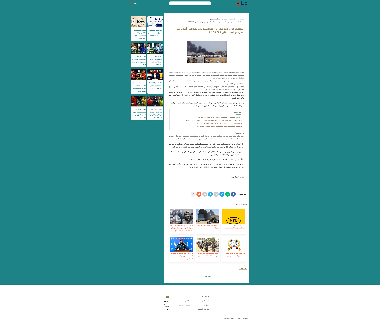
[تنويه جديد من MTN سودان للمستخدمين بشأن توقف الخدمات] (233, 216)
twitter (167, 306)
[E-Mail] (216, 195)
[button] (135, 3)
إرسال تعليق (207, 276)
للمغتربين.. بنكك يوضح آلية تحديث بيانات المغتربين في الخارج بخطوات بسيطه (140, 34)
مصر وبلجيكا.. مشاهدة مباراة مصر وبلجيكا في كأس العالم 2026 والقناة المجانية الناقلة (139, 87)
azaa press (226, 318)
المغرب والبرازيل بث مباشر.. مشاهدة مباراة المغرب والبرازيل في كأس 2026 (139, 113)
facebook (166, 301)
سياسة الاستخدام (184, 305)
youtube (166, 304)
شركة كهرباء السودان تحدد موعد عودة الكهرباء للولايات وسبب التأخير (218, 123)
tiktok (167, 309)
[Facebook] (234, 195)
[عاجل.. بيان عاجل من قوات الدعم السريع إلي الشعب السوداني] (233, 244)
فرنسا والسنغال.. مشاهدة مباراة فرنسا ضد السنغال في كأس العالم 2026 (139, 60)
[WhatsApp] (228, 195)
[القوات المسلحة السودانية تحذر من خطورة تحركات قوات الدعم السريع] (207, 244)
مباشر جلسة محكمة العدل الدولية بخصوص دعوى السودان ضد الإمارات (218, 126)
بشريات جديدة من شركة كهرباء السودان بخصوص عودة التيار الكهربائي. (218, 117)
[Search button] (172, 3)
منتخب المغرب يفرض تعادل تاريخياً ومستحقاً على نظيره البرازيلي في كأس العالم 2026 (156, 113)
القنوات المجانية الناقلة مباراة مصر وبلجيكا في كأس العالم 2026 (155, 86)
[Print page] (205, 195)
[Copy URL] (193, 195)
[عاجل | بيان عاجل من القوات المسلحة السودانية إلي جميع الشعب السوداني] (181, 244)
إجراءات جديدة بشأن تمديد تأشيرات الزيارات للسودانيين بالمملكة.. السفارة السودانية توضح (212, 120)
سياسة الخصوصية (203, 309)
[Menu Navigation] (132, 3)
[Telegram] (211, 195)
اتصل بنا (206, 305)
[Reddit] (199, 195)
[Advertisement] (229, 302)
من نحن (187, 301)
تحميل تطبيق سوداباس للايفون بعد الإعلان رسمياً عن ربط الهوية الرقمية (155, 33)
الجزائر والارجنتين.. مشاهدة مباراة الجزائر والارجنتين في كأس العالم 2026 (156, 60)
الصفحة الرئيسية (203, 301)
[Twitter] (222, 195)
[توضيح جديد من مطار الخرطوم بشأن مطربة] (207, 216)
